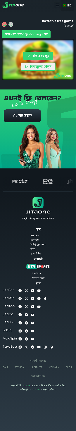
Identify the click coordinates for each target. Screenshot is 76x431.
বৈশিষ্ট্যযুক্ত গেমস (38, 244)
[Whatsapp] (51, 347)
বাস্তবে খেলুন (41, 55)
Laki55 (7, 330)
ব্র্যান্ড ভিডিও (35, 253)
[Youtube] (39, 290)
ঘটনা (32, 249)
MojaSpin (10, 338)
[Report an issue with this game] (4, 24)
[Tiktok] (45, 298)
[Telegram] (32, 290)
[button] (57, 5)
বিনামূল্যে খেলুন (40, 66)
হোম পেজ (34, 235)
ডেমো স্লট (34, 240)
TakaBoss (10, 346)
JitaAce (9, 306)
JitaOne (38, 212)
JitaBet (8, 290)
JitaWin (9, 298)
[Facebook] (20, 290)
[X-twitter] (26, 290)
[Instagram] (45, 347)
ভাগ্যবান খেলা (38, 278)
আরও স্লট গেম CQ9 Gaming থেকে (26, 34)
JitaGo (8, 314)
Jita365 (9, 322)
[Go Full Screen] (10, 24)
